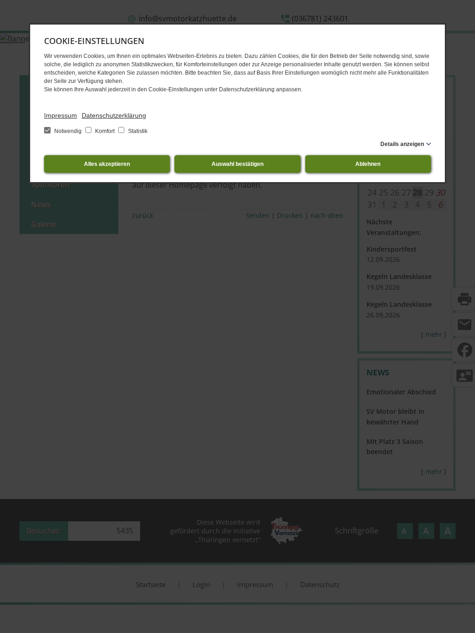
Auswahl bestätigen (237, 164)
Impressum (60, 115)
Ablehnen (367, 164)
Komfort (105, 131)
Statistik (137, 131)
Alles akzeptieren (107, 164)
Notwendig (68, 131)
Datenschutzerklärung (114, 115)
